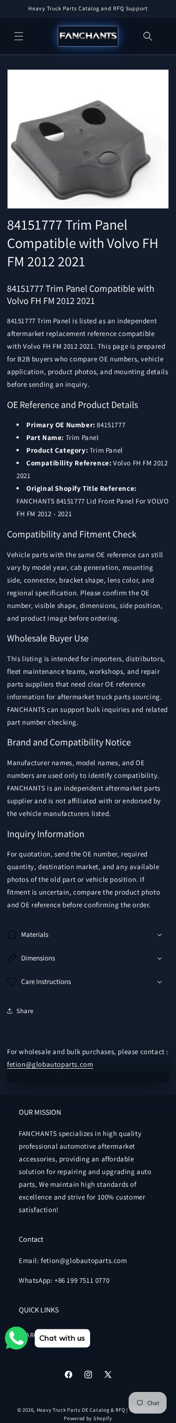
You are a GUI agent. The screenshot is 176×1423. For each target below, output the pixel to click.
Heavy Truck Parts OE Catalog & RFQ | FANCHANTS (98, 1410)
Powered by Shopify (88, 1418)
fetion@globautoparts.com (50, 1064)
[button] (18, 36)
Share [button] (25, 1011)
